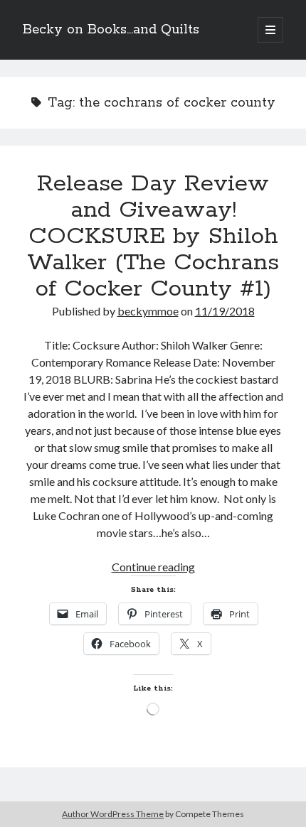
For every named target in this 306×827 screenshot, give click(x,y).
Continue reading (153, 566)
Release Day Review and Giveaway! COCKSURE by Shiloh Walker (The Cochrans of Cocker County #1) (153, 236)
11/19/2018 (225, 311)
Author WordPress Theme (113, 814)
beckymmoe (148, 311)
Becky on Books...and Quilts (111, 29)
